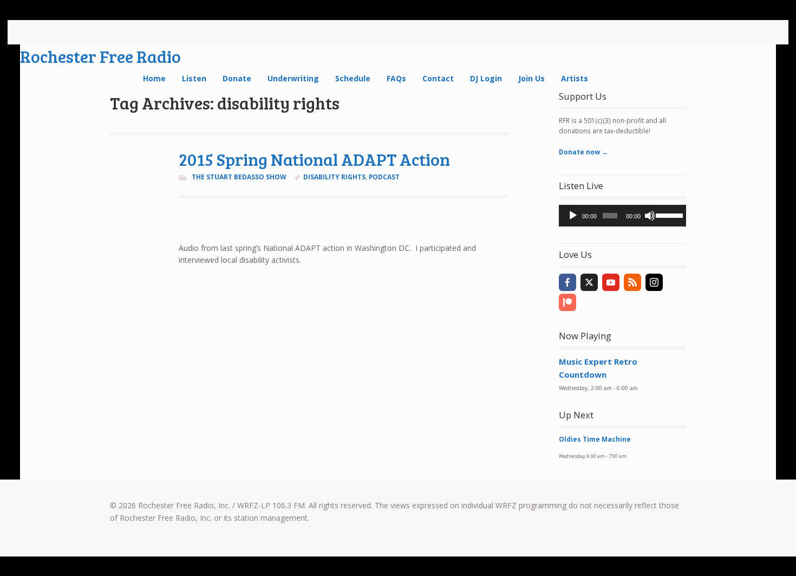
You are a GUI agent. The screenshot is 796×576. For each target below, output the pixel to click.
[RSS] (632, 282)
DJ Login (486, 78)
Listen (194, 78)
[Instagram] (654, 282)
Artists (574, 78)
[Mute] (649, 215)
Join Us (531, 78)
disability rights (334, 177)
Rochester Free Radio (100, 56)
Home (154, 78)
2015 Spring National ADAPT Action (314, 159)
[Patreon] (567, 302)
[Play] (572, 215)
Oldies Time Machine (595, 439)
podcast (384, 177)
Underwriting (293, 78)
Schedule (352, 78)
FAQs (396, 78)
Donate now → (583, 152)
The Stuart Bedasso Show (239, 177)
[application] (622, 215)
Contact (438, 78)
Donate (237, 78)
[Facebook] (567, 282)
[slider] (668, 214)
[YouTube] (610, 282)
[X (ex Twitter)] (589, 282)
